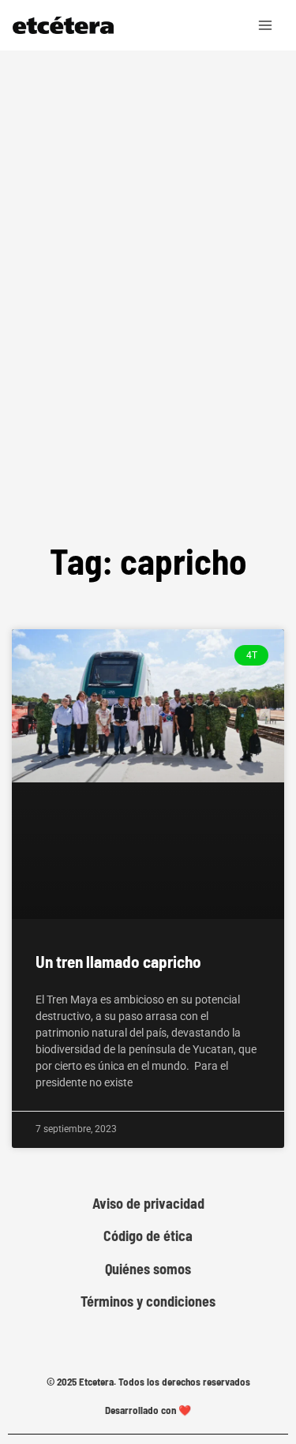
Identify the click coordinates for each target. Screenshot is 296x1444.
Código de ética (148, 1236)
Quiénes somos (148, 1269)
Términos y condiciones (148, 1301)
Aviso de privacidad (148, 1203)
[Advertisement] (148, 341)
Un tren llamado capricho (118, 961)
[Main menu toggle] (266, 25)
